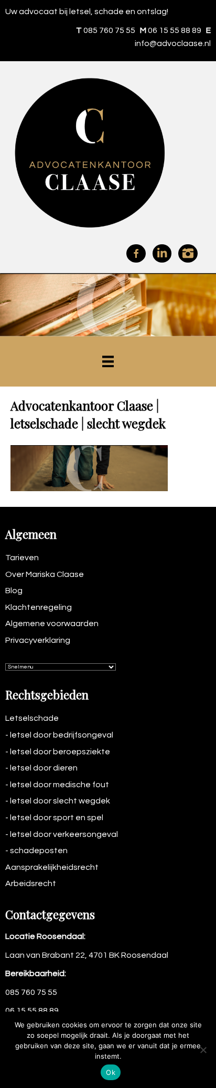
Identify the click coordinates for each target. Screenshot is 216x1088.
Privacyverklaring (37, 640)
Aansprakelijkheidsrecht (52, 867)
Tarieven (22, 557)
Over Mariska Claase (44, 574)
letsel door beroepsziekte (60, 751)
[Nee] (203, 1050)
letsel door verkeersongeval (64, 834)
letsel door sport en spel (56, 817)
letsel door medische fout (59, 784)
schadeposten (39, 850)
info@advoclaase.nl (173, 43)
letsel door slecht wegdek (60, 801)
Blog (14, 590)
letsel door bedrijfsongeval (61, 735)
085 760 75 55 (109, 30)
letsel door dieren (44, 768)
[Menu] (108, 361)
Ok (110, 1072)
